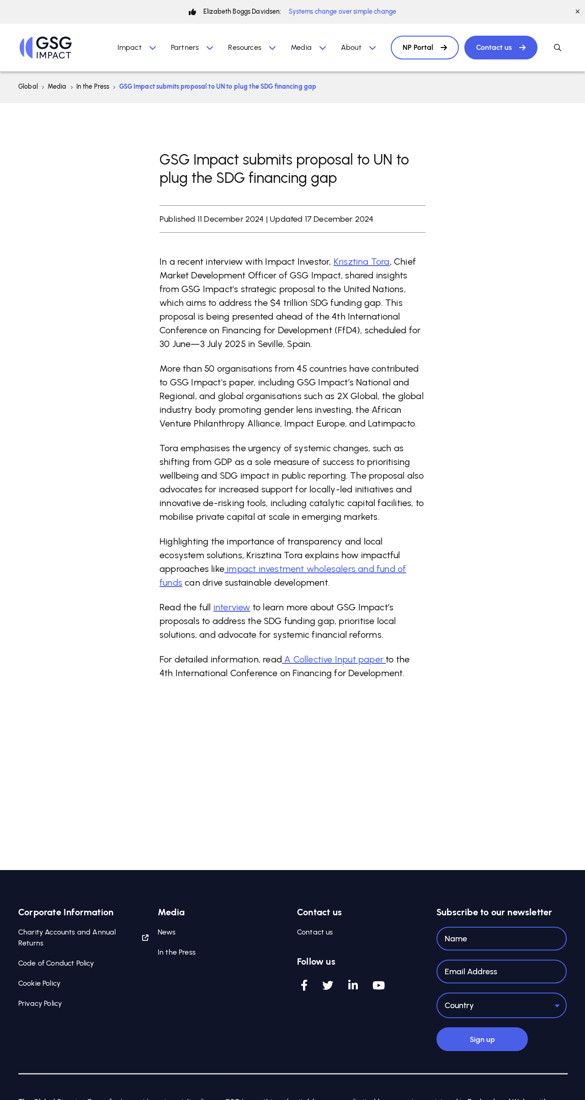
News (167, 932)
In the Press (93, 87)
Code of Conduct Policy (56, 963)
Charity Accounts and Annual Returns (67, 937)
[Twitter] (328, 985)
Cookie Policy (39, 983)
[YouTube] (378, 985)
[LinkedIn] (353, 985)
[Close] (577, 12)
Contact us (494, 47)
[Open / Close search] (557, 47)
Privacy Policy (40, 1003)
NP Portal (418, 47)
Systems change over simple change (343, 12)
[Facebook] (304, 985)
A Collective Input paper (334, 659)
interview (231, 607)
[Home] (45, 47)
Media (57, 87)
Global (28, 87)
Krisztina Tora (362, 261)
